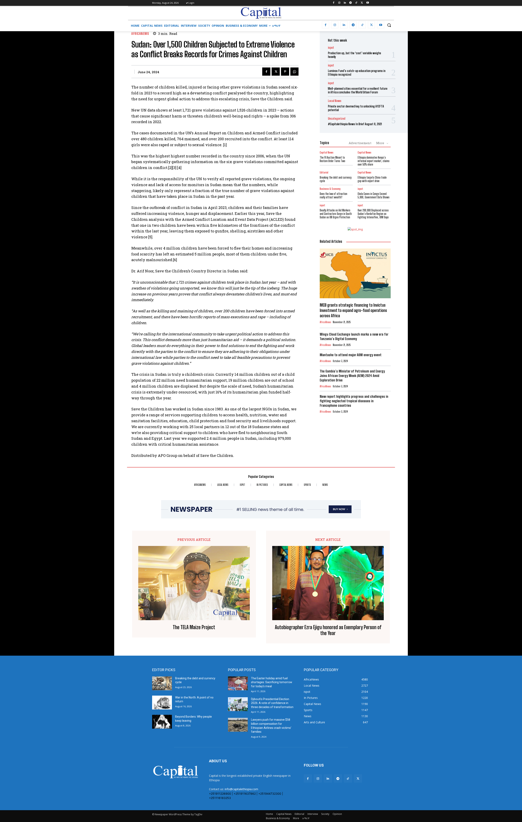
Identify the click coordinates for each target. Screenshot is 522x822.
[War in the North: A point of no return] (162, 702)
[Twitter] (361, 3)
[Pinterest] (285, 71)
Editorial (324, 172)
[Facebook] (333, 3)
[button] (389, 25)
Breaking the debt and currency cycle (336, 179)
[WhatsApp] (294, 71)
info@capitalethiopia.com (241, 789)
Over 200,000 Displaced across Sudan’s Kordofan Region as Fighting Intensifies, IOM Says (373, 214)
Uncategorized (336, 118)
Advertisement (360, 143)
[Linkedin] (345, 3)
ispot (331, 47)
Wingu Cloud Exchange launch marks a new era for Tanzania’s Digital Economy (354, 336)
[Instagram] (339, 3)
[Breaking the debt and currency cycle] (162, 683)
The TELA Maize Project (194, 627)
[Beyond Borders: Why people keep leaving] (162, 722)
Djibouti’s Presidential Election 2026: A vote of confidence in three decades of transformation (272, 703)
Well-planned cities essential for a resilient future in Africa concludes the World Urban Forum (357, 90)
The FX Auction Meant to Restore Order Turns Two (332, 159)
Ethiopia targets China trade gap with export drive (372, 179)
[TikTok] (356, 3)
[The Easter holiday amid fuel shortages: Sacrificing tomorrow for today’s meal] (238, 683)
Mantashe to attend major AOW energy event (351, 355)
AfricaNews (140, 33)
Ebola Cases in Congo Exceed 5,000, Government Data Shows (373, 195)
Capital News (326, 152)
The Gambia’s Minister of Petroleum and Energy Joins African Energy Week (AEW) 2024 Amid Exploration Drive (352, 375)
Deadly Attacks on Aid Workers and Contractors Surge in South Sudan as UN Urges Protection (336, 214)
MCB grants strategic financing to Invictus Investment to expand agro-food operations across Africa (353, 310)
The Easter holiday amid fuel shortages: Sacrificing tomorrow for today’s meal (271, 682)
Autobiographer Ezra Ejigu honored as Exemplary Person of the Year (328, 630)
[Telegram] (350, 3)
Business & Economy (330, 189)
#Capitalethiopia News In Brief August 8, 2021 (355, 124)
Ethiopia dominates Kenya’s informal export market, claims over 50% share (373, 161)
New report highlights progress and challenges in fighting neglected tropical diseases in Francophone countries (354, 401)
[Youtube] (367, 3)
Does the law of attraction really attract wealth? (333, 195)
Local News (334, 100)
